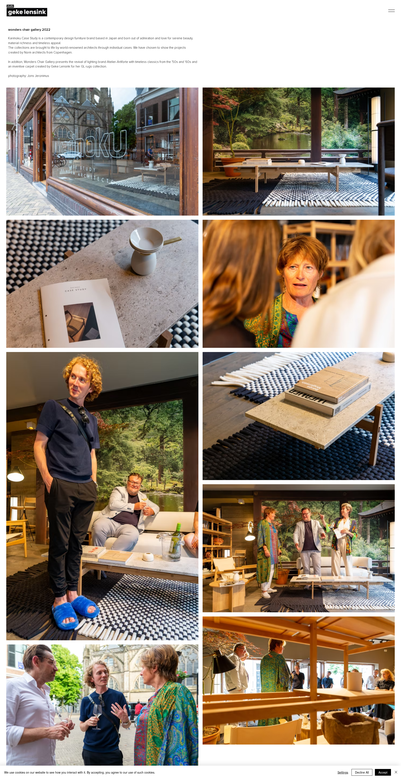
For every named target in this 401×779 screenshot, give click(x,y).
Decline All (362, 772)
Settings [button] (343, 772)
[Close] (395, 772)
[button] (391, 11)
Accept (382, 772)
